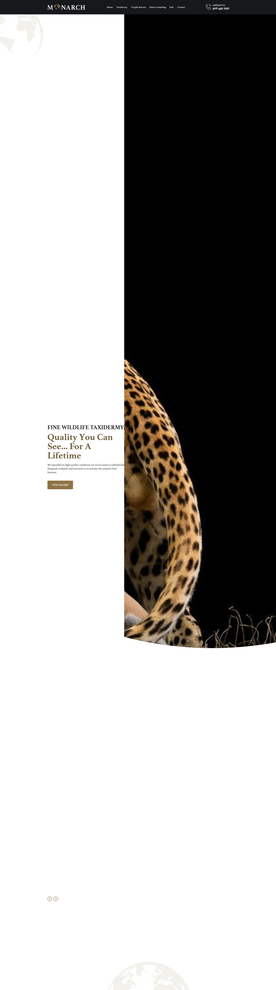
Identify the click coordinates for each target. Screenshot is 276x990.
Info (171, 7)
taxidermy (121, 7)
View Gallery (60, 485)
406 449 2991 (221, 8)
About (110, 7)
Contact (181, 7)
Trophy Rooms (138, 7)
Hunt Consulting (158, 7)
